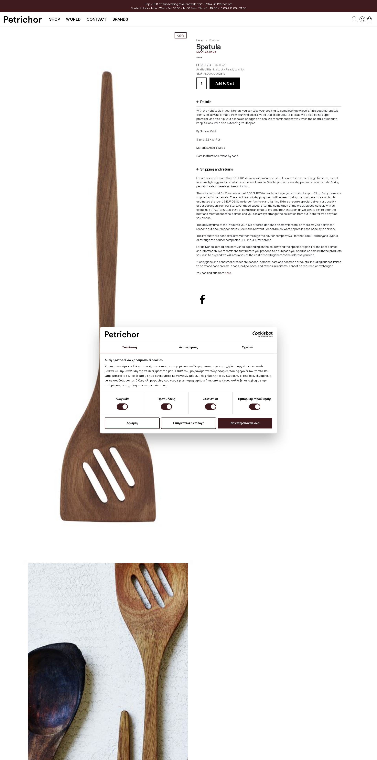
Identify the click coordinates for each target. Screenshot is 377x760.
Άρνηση (132, 423)
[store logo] (22, 19)
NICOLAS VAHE (206, 52)
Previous (25, 563)
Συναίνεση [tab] (129, 347)
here (228, 273)
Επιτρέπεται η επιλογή (188, 423)
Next (191, 563)
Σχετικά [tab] (247, 347)
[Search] (355, 19)
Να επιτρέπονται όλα (245, 423)
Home (199, 40)
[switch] (166, 407)
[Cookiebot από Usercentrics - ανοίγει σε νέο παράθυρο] (255, 334)
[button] (269, 101)
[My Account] (362, 19)
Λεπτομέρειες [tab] (188, 347)
